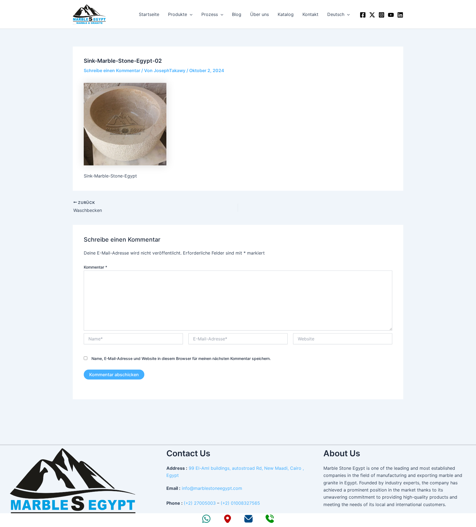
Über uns (259, 14)
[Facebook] (363, 15)
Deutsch (335, 14)
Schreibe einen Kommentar (112, 70)
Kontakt (310, 14)
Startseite (149, 14)
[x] (372, 15)
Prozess (209, 14)
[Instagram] (381, 15)
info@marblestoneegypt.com (212, 488)
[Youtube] (391, 15)
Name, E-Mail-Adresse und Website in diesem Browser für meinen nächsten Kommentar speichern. (181, 358)
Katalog (286, 14)
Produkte (177, 14)
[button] (190, 14)
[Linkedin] (400, 15)
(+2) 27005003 (200, 503)
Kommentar (95, 267)
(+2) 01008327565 (240, 503)
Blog (236, 14)
